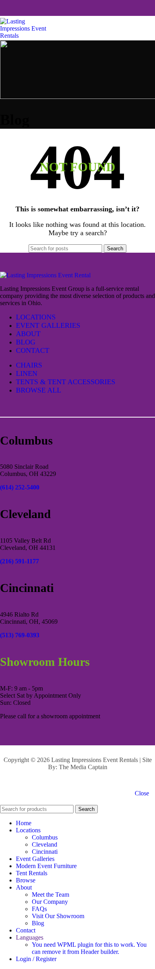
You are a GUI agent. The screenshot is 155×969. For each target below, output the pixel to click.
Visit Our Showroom (58, 916)
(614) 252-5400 (19, 487)
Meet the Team (50, 894)
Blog (38, 923)
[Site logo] (28, 35)
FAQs (39, 908)
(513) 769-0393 (19, 635)
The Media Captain (83, 767)
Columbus (45, 837)
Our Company (50, 901)
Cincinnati (45, 851)
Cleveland (44, 844)
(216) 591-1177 (19, 561)
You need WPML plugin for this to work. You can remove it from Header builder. (89, 948)
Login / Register (36, 958)
